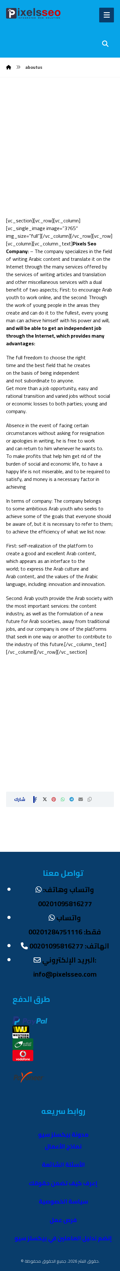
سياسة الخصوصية (63, 1201)
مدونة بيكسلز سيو (63, 1134)
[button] (35, 799)
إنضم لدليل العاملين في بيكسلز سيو (63, 1238)
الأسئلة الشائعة (63, 1164)
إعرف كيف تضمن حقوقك (63, 1183)
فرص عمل (63, 1220)
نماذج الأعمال (63, 1146)
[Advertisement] (60, 157)
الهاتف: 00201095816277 (69, 946)
